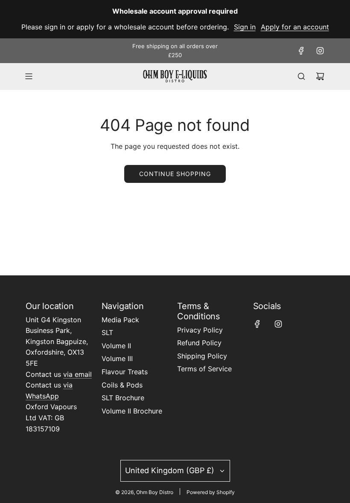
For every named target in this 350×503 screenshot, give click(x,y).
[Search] (301, 76)
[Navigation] (28, 76)
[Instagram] (320, 50)
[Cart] (320, 76)
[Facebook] (301, 50)
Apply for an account (295, 27)
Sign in (245, 27)
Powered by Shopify (211, 492)
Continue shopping (175, 173)
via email (77, 374)
